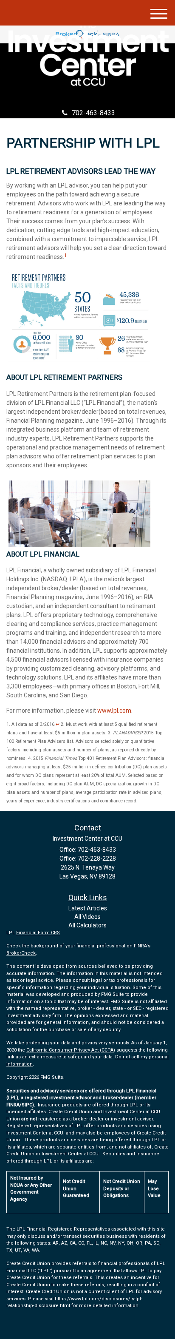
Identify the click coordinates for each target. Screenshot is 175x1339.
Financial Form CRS (38, 932)
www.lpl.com (114, 710)
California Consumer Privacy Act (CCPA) (70, 1050)
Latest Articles (87, 908)
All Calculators (87, 925)
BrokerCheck (21, 953)
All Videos (87, 916)
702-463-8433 (93, 113)
